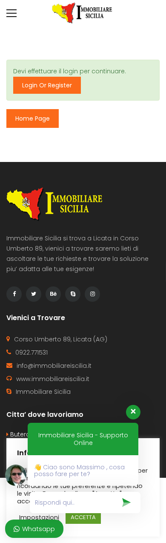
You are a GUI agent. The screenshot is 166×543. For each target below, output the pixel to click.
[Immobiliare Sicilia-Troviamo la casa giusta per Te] (83, 13)
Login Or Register (47, 85)
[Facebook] (14, 294)
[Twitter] (33, 294)
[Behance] (53, 294)
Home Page (32, 118)
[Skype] (72, 294)
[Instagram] (92, 294)
